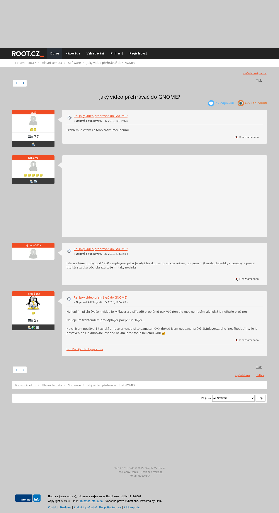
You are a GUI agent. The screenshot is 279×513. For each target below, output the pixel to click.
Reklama (33, 158)
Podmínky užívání (85, 507)
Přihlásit (117, 53)
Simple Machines (155, 468)
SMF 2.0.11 (120, 468)
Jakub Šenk (33, 294)
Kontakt (53, 507)
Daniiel (135, 472)
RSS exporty (132, 507)
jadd (33, 112)
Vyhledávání (95, 53)
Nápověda (72, 53)
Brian (159, 472)
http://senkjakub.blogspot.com (84, 349)
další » (262, 73)
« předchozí (250, 73)
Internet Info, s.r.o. (92, 501)
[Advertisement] (139, 22)
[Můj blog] (33, 327)
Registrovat (138, 53)
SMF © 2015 (136, 468)
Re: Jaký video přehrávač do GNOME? (101, 116)
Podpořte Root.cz (110, 507)
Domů (54, 53)
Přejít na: (206, 398)
